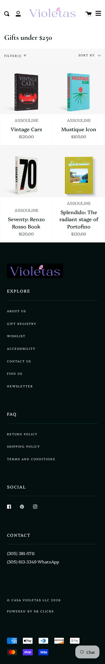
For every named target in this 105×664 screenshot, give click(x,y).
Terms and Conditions (31, 459)
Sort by (87, 55)
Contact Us (19, 361)
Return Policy (22, 434)
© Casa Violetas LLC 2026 (34, 600)
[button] (98, 13)
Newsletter (20, 386)
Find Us (14, 373)
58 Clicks (44, 611)
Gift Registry (21, 323)
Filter (13, 56)
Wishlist (16, 336)
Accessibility (21, 348)
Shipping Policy (23, 446)
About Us (16, 311)
